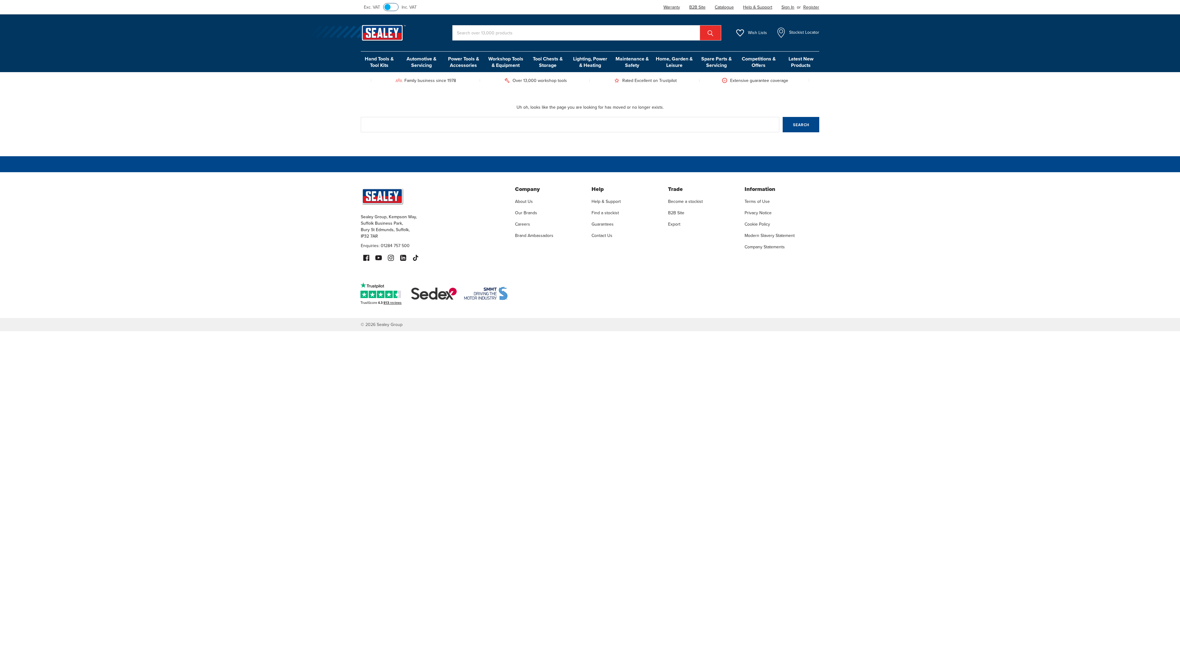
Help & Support (606, 201)
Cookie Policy (757, 224)
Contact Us (602, 235)
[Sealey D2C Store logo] (434, 196)
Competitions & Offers (759, 62)
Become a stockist (685, 201)
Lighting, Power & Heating (590, 62)
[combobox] (586, 33)
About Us (524, 201)
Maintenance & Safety (632, 62)
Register (811, 7)
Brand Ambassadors (534, 235)
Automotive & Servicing (421, 62)
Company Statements (765, 247)
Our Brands (526, 213)
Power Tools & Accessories (463, 62)
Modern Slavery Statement (770, 235)
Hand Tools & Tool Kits (379, 62)
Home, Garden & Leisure (674, 62)
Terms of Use (757, 201)
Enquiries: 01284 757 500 (385, 245)
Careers (522, 224)
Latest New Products (801, 62)
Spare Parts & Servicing (716, 62)
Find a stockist (605, 213)
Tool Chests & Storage (548, 62)
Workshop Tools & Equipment (505, 62)
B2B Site (676, 213)
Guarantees (603, 224)
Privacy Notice (758, 213)
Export (674, 224)
